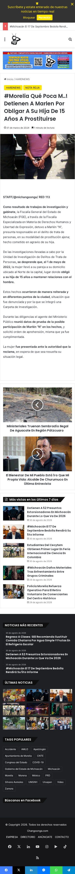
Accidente (10, 749)
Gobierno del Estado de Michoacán (23, 768)
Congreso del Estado (16, 762)
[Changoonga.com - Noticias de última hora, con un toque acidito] (15, 39)
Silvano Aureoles (14, 782)
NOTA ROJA (32, 87)
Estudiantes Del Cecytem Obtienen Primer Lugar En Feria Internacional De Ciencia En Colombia (48, 551)
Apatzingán (39, 749)
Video (60, 782)
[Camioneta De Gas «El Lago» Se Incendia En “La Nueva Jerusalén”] (14, 723)
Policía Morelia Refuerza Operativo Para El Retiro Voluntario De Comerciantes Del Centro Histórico (47, 592)
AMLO (24, 749)
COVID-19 (37, 762)
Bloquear (29, 17)
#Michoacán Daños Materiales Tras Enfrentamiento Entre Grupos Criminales (49, 572)
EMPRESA (12, 836)
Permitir (44, 17)
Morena (22, 775)
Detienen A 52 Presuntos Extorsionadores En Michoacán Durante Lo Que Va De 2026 (49, 512)
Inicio (9, 79)
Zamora (9, 788)
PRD (47, 775)
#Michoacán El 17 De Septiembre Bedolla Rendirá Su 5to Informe (49, 531)
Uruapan (47, 782)
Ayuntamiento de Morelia (18, 755)
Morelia (9, 775)
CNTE (40, 755)
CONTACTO (62, 836)
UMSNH (32, 782)
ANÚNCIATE (45, 836)
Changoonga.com (37, 830)
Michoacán (54, 768)
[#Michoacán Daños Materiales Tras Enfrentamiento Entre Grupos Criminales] (13, 573)
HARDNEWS (22, 79)
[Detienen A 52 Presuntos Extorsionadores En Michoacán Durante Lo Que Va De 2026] (13, 513)
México (36, 775)
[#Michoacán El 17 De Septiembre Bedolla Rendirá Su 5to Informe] (13, 532)
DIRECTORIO (28, 836)
